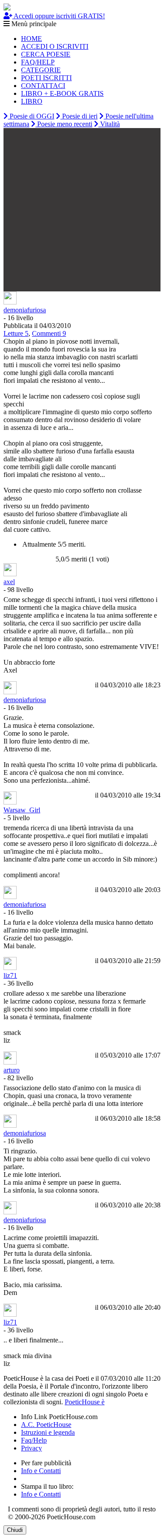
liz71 (10, 975)
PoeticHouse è (85, 1402)
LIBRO (31, 101)
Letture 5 (15, 333)
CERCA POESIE (45, 54)
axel (9, 581)
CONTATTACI (43, 85)
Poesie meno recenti (63, 124)
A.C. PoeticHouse (46, 1424)
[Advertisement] (82, 209)
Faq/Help (34, 1440)
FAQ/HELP (38, 62)
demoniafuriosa (24, 310)
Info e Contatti (41, 1470)
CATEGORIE (41, 70)
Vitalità (109, 124)
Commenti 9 (49, 333)
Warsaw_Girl (21, 810)
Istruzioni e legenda (48, 1432)
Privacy (31, 1448)
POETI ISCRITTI (46, 77)
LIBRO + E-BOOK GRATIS (62, 93)
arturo (11, 1070)
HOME (31, 38)
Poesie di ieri (79, 116)
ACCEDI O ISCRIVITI (54, 46)
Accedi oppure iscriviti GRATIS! (58, 16)
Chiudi (15, 1530)
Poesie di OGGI (31, 116)
